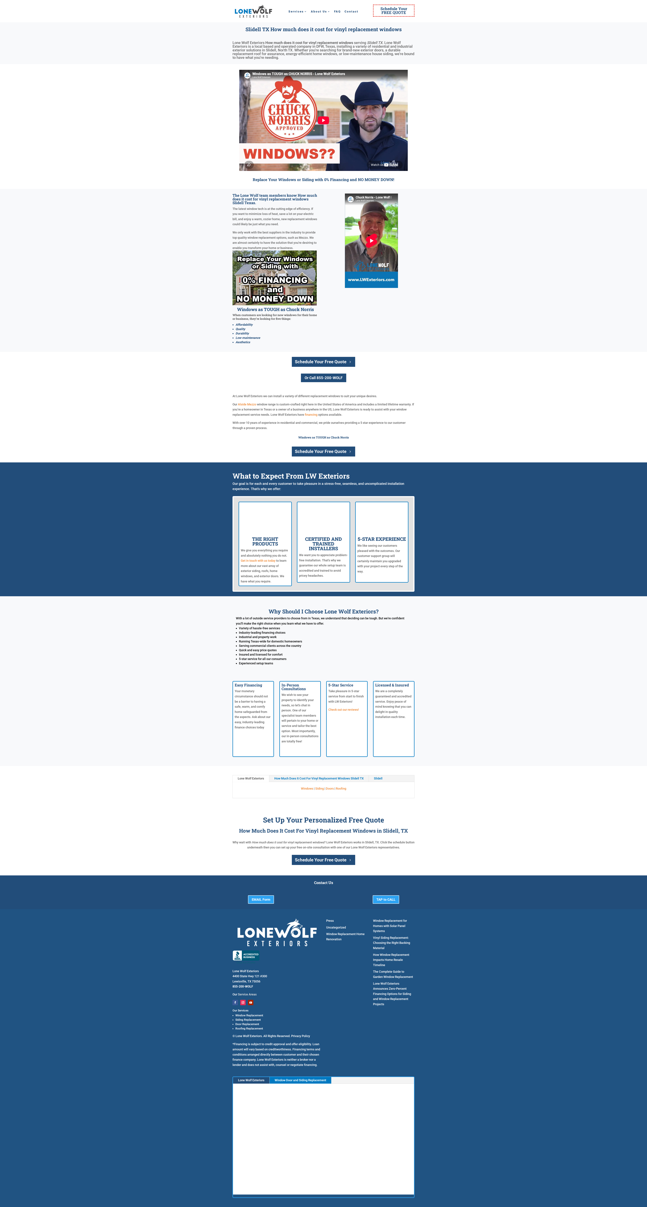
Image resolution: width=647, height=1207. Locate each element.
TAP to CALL (385, 899)
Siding (319, 788)
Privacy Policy (300, 1036)
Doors (330, 788)
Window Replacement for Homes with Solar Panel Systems (390, 926)
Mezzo (251, 404)
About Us (319, 11)
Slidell (378, 778)
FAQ (337, 11)
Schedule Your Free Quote (320, 361)
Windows (307, 788)
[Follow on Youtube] (250, 1002)
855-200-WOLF (243, 986)
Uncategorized (336, 927)
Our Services (241, 1010)
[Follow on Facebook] (235, 1002)
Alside (242, 404)
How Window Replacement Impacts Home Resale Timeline (391, 960)
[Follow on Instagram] (243, 1002)
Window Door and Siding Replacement (300, 1080)
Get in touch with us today (258, 560)
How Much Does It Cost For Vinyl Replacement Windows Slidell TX (319, 778)
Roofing (341, 788)
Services (296, 11)
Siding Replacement (248, 1019)
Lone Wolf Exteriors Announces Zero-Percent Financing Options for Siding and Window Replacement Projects (392, 994)
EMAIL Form (261, 899)
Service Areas (247, 994)
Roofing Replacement (249, 1028)
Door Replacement (247, 1024)
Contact (351, 11)
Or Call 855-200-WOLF (324, 378)
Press (330, 920)
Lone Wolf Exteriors (251, 778)
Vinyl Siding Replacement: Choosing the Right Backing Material (391, 943)
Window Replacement (249, 1015)
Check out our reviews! (343, 709)
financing (311, 414)
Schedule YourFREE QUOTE (393, 10)
